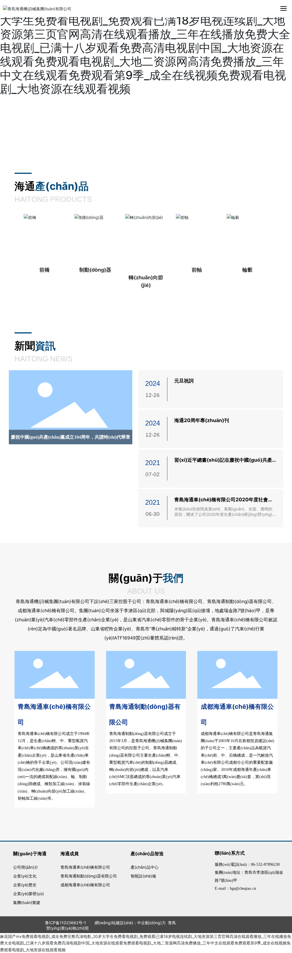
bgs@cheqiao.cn (243, 888)
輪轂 (247, 270)
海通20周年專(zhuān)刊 (201, 420)
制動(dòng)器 (95, 270)
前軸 (197, 270)
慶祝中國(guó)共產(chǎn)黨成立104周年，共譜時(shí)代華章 (70, 437)
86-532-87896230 (265, 864)
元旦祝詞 (184, 381)
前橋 (44, 270)
